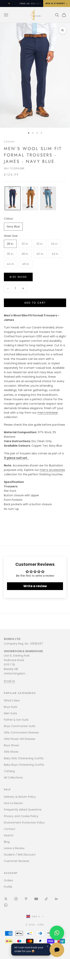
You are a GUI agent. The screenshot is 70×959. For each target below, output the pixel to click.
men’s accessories (52, 470)
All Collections (13, 777)
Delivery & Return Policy (20, 797)
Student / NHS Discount (20, 855)
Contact (9, 829)
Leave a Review (14, 848)
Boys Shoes (11, 745)
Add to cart (35, 303)
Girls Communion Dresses (21, 732)
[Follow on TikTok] (46, 899)
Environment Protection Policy (24, 822)
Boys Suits (10, 707)
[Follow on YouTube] (36, 899)
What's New (12, 700)
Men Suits (10, 713)
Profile (8, 887)
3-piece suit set (15, 458)
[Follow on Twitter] (6, 899)
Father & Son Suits (16, 720)
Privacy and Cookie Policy (21, 816)
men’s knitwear (47, 413)
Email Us (9, 681)
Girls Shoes (11, 752)
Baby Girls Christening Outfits (24, 758)
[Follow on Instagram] (16, 899)
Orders (8, 880)
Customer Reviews (16, 861)
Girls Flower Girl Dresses (19, 739)
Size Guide (18, 277)
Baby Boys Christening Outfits (24, 765)
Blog (7, 842)
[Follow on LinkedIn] (56, 899)
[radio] (12, 198)
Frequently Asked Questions (23, 809)
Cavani (9, 141)
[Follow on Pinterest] (26, 899)
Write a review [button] (35, 586)
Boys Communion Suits (19, 726)
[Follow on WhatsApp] (6, 905)
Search (8, 835)
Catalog (9, 771)
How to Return (13, 803)
